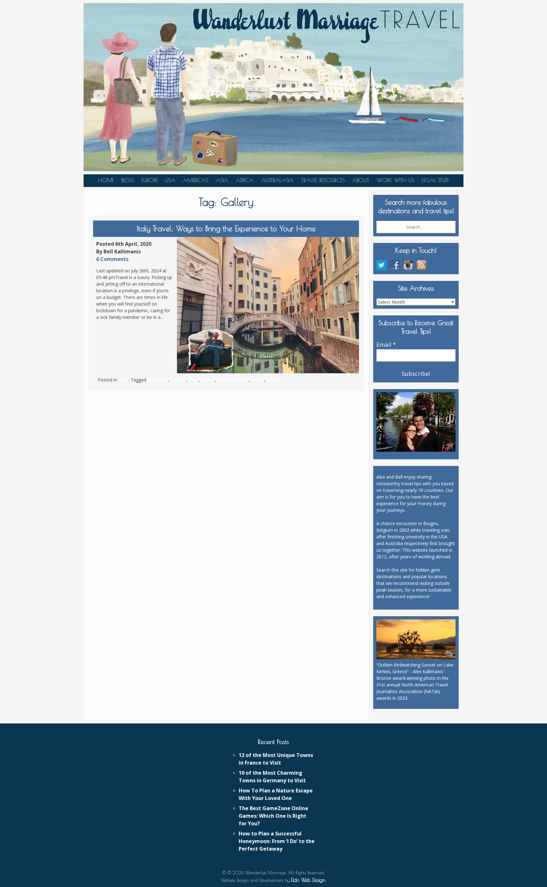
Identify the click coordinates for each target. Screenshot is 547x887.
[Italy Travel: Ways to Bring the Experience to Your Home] (268, 305)
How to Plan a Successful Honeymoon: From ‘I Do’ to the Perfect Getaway (277, 841)
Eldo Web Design (308, 880)
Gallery (178, 380)
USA (170, 180)
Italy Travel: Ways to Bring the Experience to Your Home (226, 228)
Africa (245, 180)
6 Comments (112, 259)
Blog (128, 180)
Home (106, 180)
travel (257, 380)
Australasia (277, 180)
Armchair (158, 380)
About (360, 180)
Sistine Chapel (232, 380)
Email (386, 344)
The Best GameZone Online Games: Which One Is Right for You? (273, 816)
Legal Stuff (435, 180)
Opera (208, 380)
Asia (222, 180)
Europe (149, 180)
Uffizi (272, 380)
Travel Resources (323, 180)
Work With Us (395, 180)
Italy (123, 380)
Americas (195, 180)
